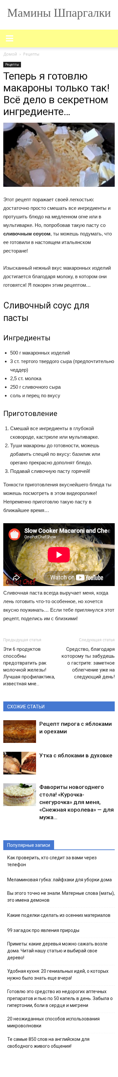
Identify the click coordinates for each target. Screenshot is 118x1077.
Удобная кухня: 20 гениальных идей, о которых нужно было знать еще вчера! (57, 974)
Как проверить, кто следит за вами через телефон (52, 861)
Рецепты (12, 64)
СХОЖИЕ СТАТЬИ (26, 706)
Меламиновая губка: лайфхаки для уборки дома (59, 879)
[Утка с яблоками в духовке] (19, 763)
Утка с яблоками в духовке (75, 755)
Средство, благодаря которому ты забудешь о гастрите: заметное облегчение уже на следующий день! (88, 663)
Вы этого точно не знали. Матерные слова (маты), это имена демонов (61, 897)
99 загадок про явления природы (43, 930)
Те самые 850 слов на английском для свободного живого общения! (48, 1043)
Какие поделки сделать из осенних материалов (58, 915)
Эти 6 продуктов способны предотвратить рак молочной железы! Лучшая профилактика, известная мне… (29, 666)
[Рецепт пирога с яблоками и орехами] (19, 731)
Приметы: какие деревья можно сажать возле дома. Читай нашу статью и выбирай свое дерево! (57, 950)
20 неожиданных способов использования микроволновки (53, 1022)
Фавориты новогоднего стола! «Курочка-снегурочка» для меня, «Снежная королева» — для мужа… (76, 802)
